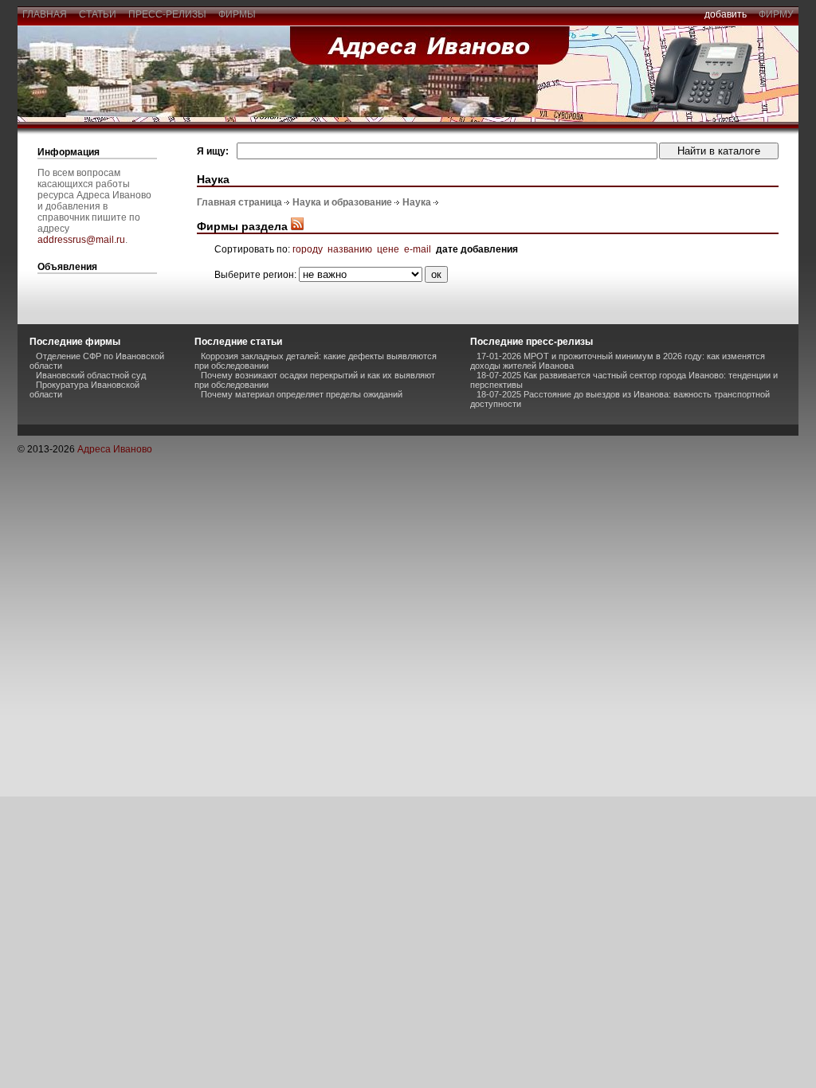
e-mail (417, 249)
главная (45, 14)
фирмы (237, 14)
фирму (776, 14)
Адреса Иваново (114, 449)
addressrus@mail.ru (81, 239)
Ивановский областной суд (91, 375)
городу (307, 249)
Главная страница (239, 202)
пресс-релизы (167, 14)
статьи (97, 14)
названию (350, 249)
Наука (416, 202)
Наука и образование (342, 202)
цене (388, 249)
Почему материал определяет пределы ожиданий (301, 394)
